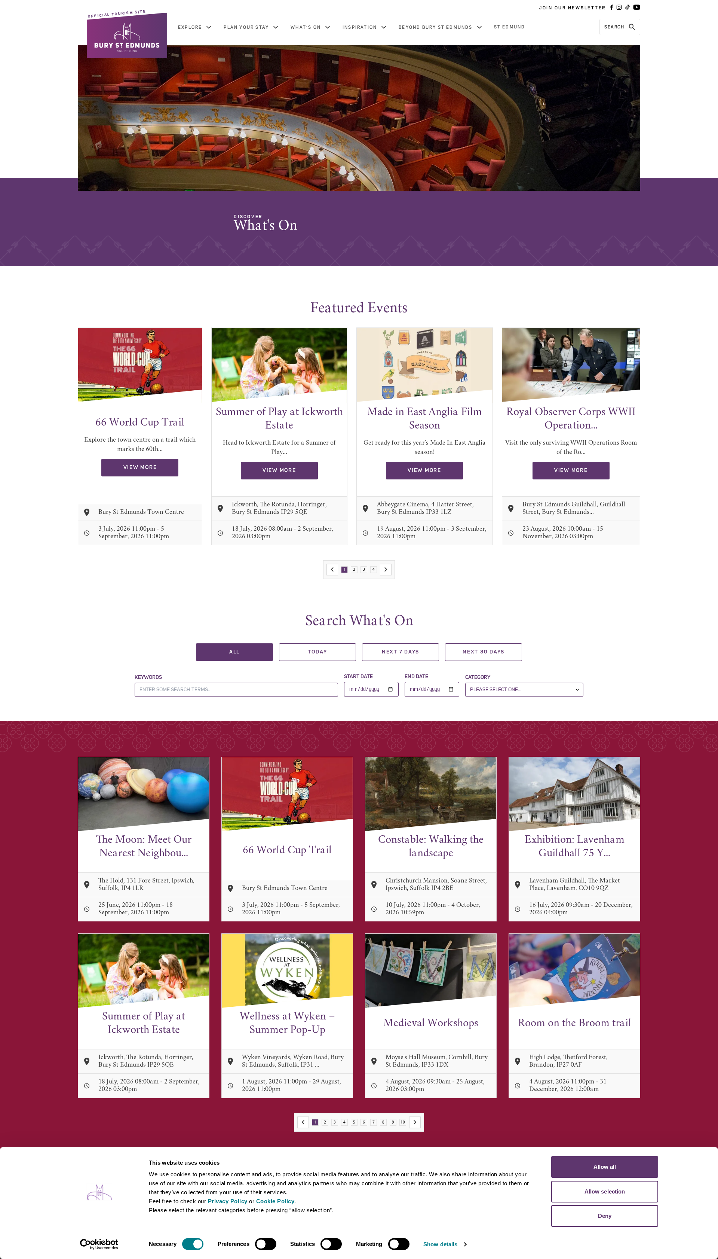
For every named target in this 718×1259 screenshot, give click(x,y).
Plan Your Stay (246, 27)
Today (317, 652)
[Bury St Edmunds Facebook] (611, 7)
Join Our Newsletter (572, 8)
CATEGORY (477, 677)
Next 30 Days (483, 652)
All (234, 652)
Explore (190, 27)
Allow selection (604, 1191)
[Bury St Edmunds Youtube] (636, 7)
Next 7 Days (400, 652)
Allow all (604, 1167)
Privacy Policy (228, 1201)
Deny (604, 1216)
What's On (306, 27)
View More (140, 467)
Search (614, 27)
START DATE (358, 676)
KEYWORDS (148, 677)
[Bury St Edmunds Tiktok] (627, 7)
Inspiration (360, 27)
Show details (440, 1244)
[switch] (265, 1244)
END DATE (416, 676)
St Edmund (509, 27)
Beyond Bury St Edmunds (435, 27)
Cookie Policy (275, 1201)
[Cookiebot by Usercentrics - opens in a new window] (99, 1244)
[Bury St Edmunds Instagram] (619, 7)
